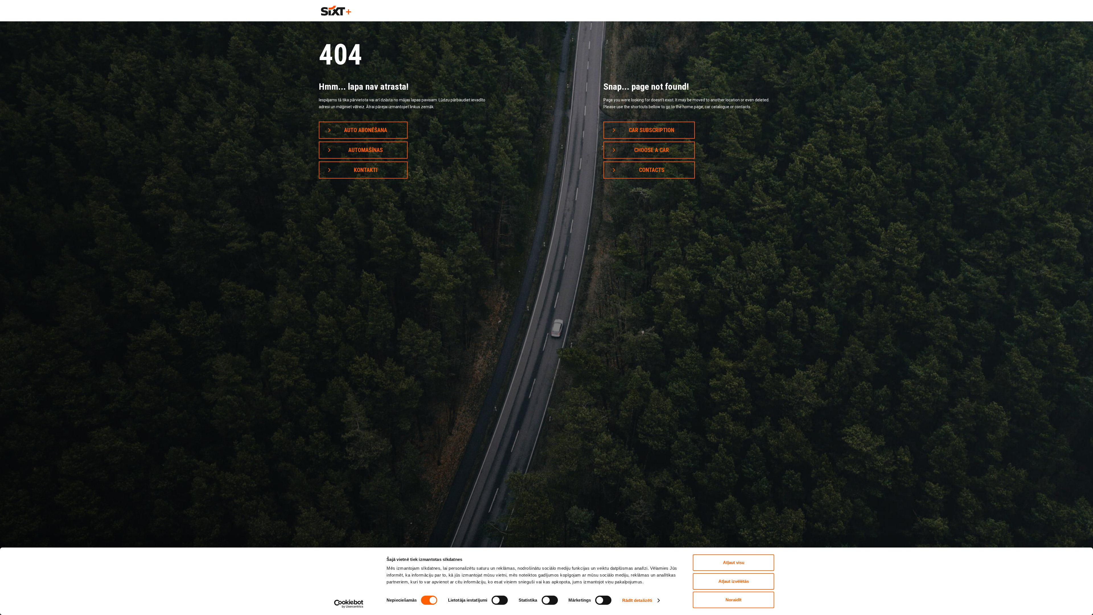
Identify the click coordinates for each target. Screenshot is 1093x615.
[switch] (500, 600)
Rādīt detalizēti (637, 600)
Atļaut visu (733, 562)
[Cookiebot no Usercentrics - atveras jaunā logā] (349, 604)
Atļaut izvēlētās (733, 581)
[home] (336, 11)
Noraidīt (733, 599)
